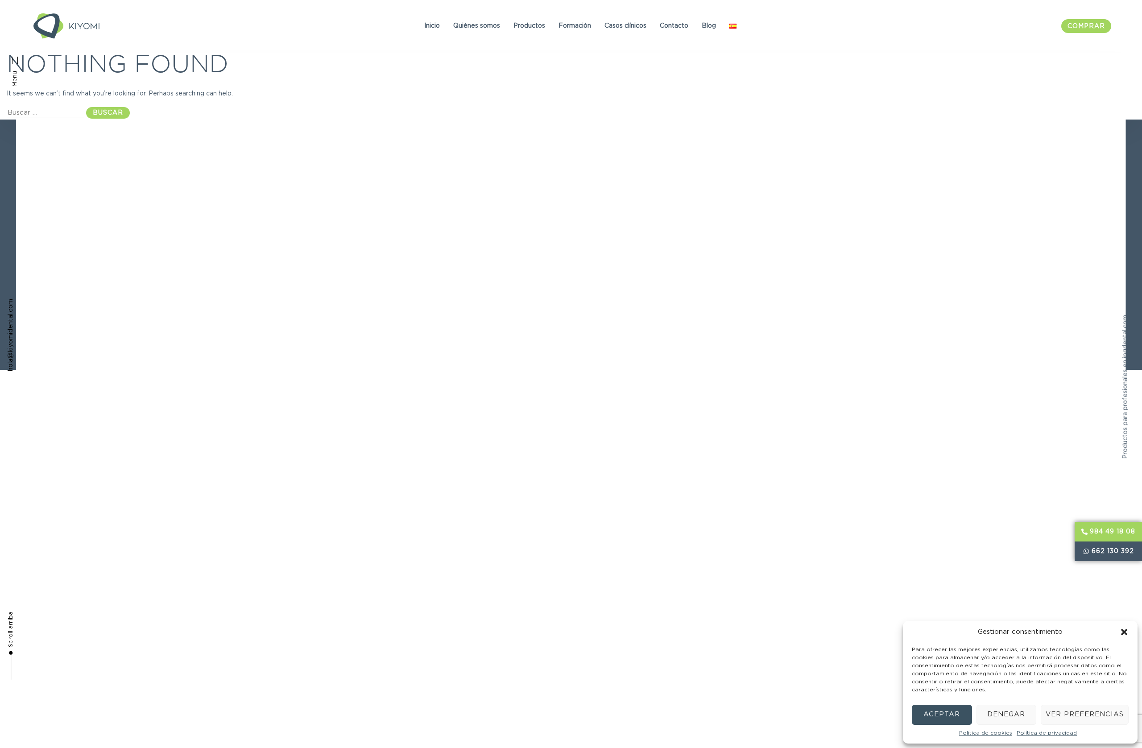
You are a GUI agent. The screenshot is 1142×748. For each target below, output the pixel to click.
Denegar (1006, 714)
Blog (709, 26)
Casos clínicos (625, 26)
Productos (529, 26)
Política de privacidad (1047, 733)
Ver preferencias (1085, 714)
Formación (575, 26)
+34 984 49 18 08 (864, 184)
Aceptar (941, 714)
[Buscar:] (45, 112)
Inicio (432, 26)
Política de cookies (985, 733)
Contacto (674, 26)
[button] (1124, 632)
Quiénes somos (476, 26)
